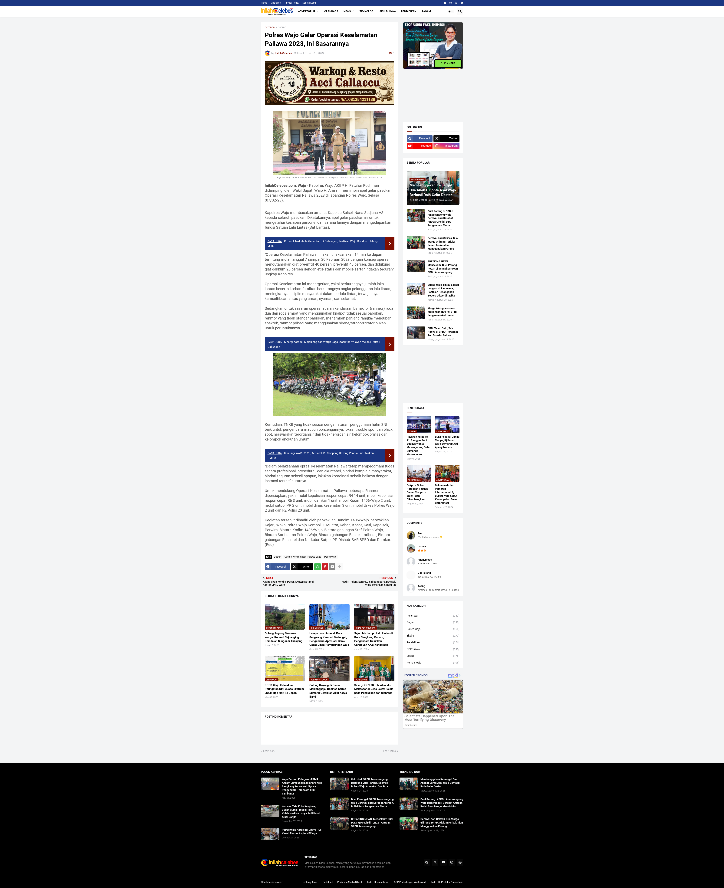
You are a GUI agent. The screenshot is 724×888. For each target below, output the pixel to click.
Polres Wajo (330, 556)
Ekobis (433, 635)
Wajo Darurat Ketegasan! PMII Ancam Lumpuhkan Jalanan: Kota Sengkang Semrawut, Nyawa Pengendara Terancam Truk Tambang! (302, 786)
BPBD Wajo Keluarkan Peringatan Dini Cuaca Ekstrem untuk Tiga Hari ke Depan (284, 689)
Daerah (282, 27)
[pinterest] (460, 862)
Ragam (426, 11)
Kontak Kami (309, 3)
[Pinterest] (325, 566)
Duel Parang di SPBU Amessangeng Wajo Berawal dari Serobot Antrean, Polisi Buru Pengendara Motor (440, 218)
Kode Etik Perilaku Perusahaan (447, 882)
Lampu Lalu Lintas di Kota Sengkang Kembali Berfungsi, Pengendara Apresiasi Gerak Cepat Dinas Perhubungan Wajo (329, 639)
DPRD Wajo (433, 649)
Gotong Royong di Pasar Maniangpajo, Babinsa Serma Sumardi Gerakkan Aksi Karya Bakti (328, 690)
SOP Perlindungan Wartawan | (410, 882)
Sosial (433, 655)
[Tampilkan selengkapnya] (339, 566)
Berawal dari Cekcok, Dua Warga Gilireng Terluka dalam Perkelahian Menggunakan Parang (443, 243)
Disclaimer (276, 3)
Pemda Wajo (433, 662)
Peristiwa (433, 615)
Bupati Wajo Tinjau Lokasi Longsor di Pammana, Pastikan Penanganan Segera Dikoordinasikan (443, 290)
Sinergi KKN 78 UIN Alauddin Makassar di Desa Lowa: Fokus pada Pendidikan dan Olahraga (373, 689)
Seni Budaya (388, 11)
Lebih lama (389, 750)
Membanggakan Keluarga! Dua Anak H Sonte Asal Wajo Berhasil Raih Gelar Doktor (440, 783)
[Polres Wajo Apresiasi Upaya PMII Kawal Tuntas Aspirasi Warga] (270, 834)
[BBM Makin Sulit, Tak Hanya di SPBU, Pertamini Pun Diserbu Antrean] (416, 332)
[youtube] (462, 3)
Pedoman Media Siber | (349, 882)
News (347, 11)
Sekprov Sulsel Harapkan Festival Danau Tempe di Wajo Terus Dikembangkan (418, 492)
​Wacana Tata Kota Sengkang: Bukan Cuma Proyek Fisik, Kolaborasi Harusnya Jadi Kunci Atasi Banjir (301, 812)
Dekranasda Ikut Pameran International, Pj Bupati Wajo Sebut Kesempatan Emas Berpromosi (446, 494)
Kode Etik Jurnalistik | (378, 882)
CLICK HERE (448, 63)
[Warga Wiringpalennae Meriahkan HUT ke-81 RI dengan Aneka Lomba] (416, 312)
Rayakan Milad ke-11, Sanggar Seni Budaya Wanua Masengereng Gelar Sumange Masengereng (418, 445)
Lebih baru (269, 750)
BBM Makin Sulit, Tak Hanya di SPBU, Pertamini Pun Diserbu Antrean (443, 332)
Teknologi (367, 11)
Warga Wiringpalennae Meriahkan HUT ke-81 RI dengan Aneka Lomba (442, 312)
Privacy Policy (292, 3)
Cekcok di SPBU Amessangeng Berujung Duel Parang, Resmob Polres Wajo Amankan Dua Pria (369, 783)
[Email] (332, 566)
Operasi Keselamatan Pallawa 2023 (303, 556)
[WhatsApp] (317, 566)
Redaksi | (328, 882)
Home (264, 3)
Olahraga (331, 11)
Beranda (270, 27)
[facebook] (445, 3)
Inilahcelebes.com (273, 882)
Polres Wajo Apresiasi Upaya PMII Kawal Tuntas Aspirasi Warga (302, 831)
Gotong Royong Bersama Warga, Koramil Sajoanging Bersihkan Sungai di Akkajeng (283, 637)
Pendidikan (408, 11)
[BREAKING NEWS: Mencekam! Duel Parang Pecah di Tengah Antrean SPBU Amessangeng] (416, 266)
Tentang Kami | (310, 882)
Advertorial (307, 11)
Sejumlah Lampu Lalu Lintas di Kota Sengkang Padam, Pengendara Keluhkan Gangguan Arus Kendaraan (373, 639)
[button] (451, 11)
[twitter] (456, 3)
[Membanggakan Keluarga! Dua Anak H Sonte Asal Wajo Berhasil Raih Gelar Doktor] (409, 784)
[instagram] (450, 3)
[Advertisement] (431, 92)
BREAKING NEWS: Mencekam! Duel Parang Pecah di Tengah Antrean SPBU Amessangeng (443, 267)
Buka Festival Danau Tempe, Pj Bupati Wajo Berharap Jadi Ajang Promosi (447, 442)
